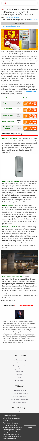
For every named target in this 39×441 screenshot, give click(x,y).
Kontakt (19, 374)
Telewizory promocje (19, 390)
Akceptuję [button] (30, 427)
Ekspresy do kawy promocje (19, 393)
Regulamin (19, 372)
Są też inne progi (30, 91)
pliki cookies (7, 418)
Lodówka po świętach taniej (11, 26)
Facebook (19, 412)
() (33, 20)
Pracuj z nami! (19, 380)
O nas (19, 377)
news (2, 9)
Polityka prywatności (19, 366)
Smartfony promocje (19, 396)
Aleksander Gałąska (12, 17)
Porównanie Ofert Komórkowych (19, 399)
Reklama (19, 363)
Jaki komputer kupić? (19, 402)
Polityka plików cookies (19, 369)
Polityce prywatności (9, 423)
